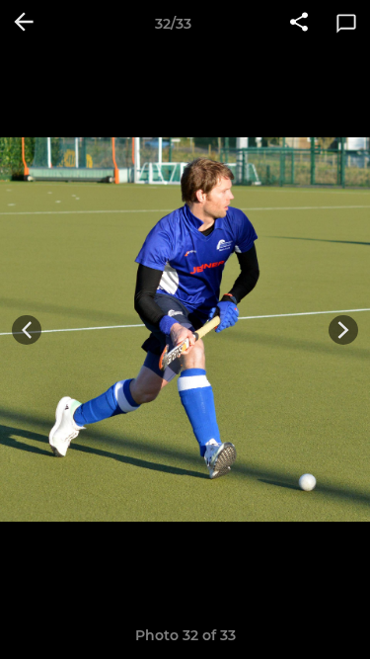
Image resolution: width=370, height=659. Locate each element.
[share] (299, 24)
